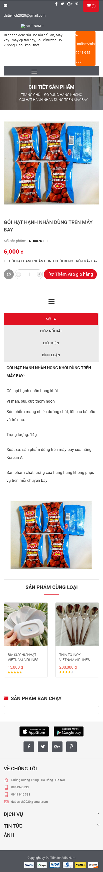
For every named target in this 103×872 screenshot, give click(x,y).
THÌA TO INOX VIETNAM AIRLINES (74, 657)
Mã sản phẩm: (15, 241)
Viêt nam (34, 26)
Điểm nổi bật (51, 331)
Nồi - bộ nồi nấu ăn (40, 35)
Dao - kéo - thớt (28, 45)
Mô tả (51, 319)
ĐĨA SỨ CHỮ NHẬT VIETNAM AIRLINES (23, 657)
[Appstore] (34, 730)
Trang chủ (30, 95)
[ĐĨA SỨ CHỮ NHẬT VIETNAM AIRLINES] (26, 624)
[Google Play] (69, 730)
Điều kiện (51, 343)
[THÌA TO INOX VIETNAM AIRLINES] (77, 624)
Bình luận (51, 355)
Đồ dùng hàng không (63, 95)
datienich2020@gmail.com (25, 15)
